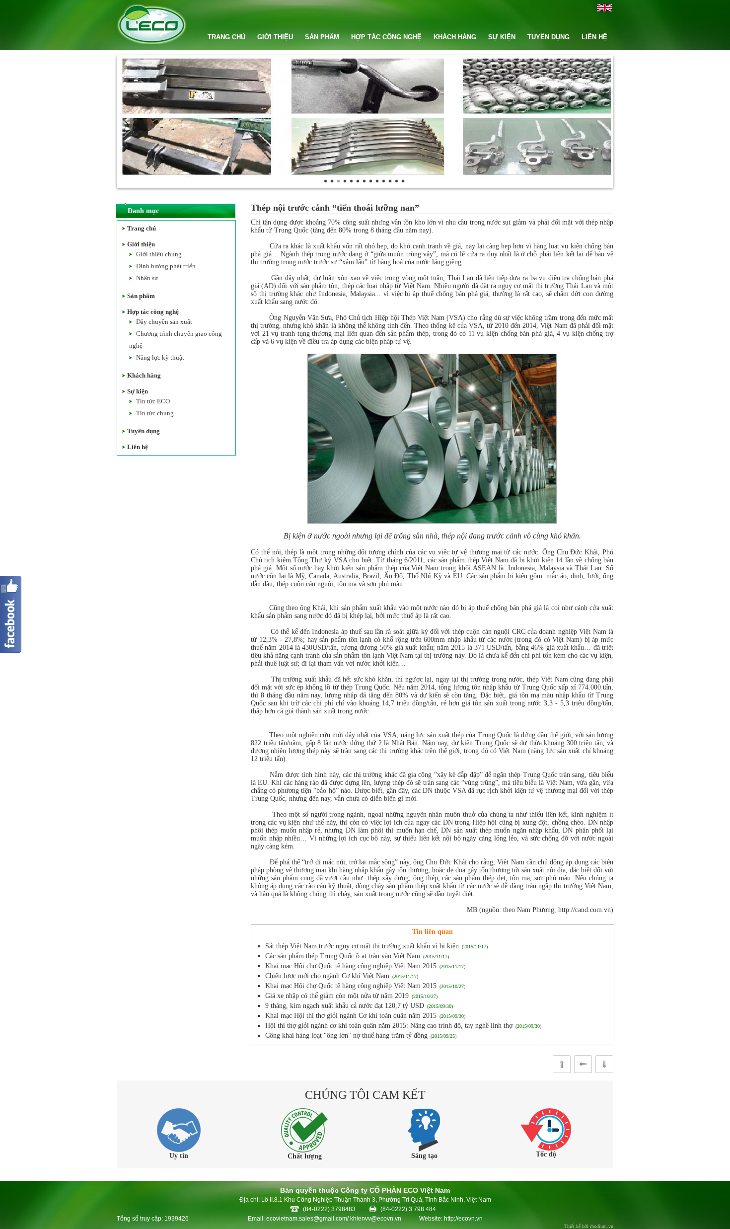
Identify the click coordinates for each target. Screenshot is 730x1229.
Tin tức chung (155, 413)
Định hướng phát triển (166, 266)
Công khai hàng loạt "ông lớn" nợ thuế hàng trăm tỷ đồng (346, 1035)
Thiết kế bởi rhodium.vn (588, 1226)
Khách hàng (144, 375)
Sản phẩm (141, 296)
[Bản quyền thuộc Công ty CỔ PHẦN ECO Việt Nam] (152, 41)
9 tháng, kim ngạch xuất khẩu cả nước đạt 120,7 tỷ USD (344, 1005)
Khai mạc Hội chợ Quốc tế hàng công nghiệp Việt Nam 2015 (351, 966)
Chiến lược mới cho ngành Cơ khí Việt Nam (327, 976)
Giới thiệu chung (159, 254)
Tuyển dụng (143, 431)
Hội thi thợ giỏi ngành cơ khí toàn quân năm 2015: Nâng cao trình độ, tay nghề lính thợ (388, 1025)
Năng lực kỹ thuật (160, 357)
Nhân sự (147, 278)
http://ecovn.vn (463, 1218)
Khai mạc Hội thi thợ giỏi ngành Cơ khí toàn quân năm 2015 (351, 1015)
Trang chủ (141, 228)
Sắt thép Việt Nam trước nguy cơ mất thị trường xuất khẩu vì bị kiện (362, 946)
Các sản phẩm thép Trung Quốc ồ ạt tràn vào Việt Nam (342, 956)
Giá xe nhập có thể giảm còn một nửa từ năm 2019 (337, 995)
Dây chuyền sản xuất (164, 321)
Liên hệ (137, 447)
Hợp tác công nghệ (153, 311)
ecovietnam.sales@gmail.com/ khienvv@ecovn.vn (333, 1218)
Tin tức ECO (153, 401)
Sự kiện (137, 391)
